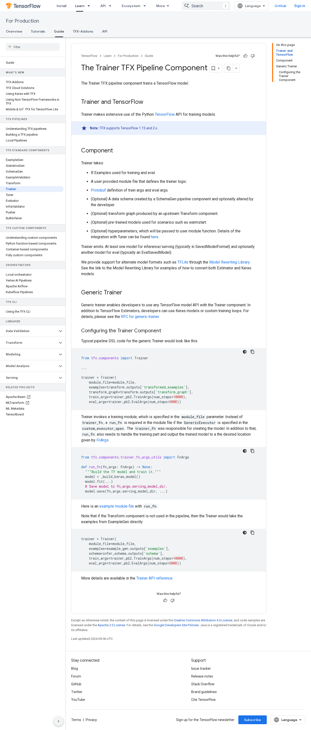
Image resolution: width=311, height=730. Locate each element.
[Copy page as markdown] (228, 68)
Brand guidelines (204, 692)
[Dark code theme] (245, 352)
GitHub (280, 6)
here (154, 237)
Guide (59, 31)
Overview (14, 31)
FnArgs (102, 440)
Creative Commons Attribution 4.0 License (203, 620)
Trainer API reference (154, 578)
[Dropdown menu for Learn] (90, 6)
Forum (76, 676)
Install (61, 6)
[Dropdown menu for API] (111, 6)
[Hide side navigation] (58, 721)
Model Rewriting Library (229, 262)
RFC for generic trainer (140, 316)
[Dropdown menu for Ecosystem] (146, 6)
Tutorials (38, 31)
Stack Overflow (203, 684)
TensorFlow (89, 56)
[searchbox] (33, 47)
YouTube (78, 700)
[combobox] (206, 5)
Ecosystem (131, 6)
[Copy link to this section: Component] (118, 151)
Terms (76, 720)
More (160, 6)
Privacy (91, 720)
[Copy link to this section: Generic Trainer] (127, 293)
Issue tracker (201, 668)
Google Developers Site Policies (176, 625)
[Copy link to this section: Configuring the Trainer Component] (166, 331)
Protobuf (98, 190)
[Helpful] (245, 56)
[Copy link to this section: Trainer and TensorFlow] (148, 102)
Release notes (202, 676)
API (103, 6)
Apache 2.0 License (111, 625)
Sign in (299, 6)
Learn (79, 6)
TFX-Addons (83, 31)
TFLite (182, 262)
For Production (22, 21)
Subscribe (252, 720)
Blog (74, 668)
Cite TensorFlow (203, 700)
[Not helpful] (252, 56)
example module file (116, 506)
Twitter (76, 692)
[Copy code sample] (252, 352)
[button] (29, 331)
